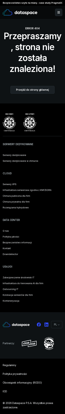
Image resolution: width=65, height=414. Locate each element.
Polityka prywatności (15, 373)
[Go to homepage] (20, 12)
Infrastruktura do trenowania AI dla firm (23, 283)
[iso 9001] (9, 122)
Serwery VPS (9, 184)
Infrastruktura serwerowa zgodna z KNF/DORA (27, 190)
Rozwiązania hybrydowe (16, 207)
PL (55, 333)
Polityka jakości (11, 236)
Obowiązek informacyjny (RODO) (22, 382)
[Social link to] (39, 325)
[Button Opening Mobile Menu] (58, 12)
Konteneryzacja (11, 300)
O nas (6, 230)
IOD (5, 391)
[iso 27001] (29, 122)
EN (55, 337)
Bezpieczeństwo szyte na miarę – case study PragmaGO (33, 2)
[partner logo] (29, 343)
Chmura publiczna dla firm (16, 196)
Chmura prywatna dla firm (16, 201)
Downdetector (10, 254)
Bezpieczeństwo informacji (17, 242)
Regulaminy (9, 365)
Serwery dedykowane (14, 155)
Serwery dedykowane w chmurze (20, 161)
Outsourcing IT (10, 289)
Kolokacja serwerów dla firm (18, 295)
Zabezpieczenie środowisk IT (18, 277)
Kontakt (7, 248)
